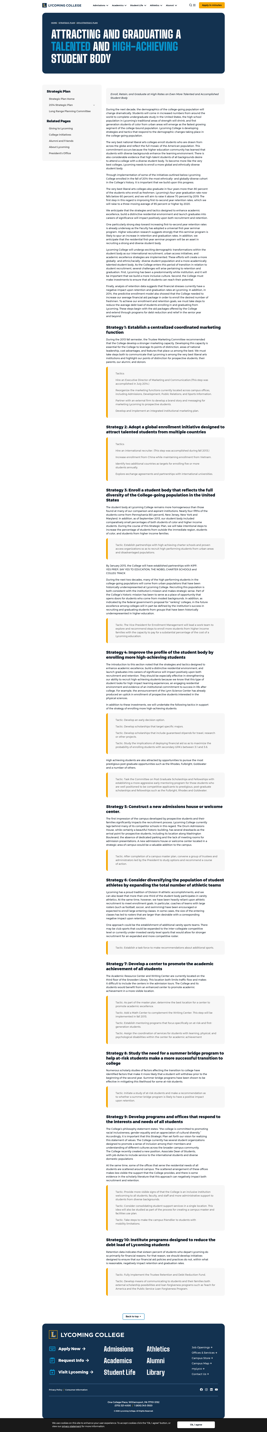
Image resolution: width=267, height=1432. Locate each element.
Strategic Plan (67, 23)
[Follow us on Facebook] (201, 1390)
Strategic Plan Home (62, 98)
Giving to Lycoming (61, 128)
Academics (117, 5)
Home (54, 23)
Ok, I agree (196, 1424)
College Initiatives (60, 134)
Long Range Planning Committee (70, 111)
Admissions (99, 5)
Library (156, 1372)
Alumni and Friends (61, 141)
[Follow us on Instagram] (206, 1390)
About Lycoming (59, 147)
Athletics (154, 5)
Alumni (170, 5)
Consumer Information (76, 1390)
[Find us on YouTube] (216, 1390)
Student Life (136, 5)
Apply (212, 5)
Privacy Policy (55, 1390)
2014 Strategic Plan (87, 23)
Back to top (132, 1316)
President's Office (60, 153)
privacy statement (71, 1426)
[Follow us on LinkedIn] (211, 1390)
